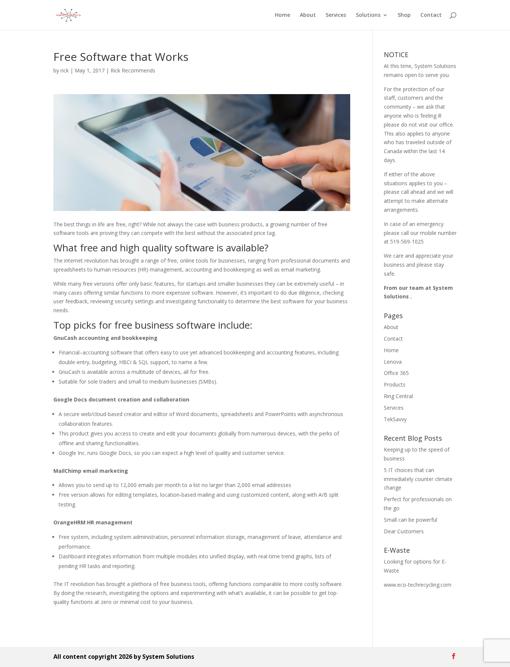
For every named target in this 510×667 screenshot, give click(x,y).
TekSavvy (395, 419)
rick (64, 70)
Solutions (368, 15)
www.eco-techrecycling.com (417, 584)
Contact (431, 15)
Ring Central (398, 396)
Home (282, 15)
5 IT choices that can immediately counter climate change (418, 478)
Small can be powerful (410, 519)
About (308, 15)
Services (336, 15)
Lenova (393, 361)
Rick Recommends (133, 70)
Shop (404, 15)
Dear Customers (404, 531)
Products (394, 384)
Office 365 (396, 372)
